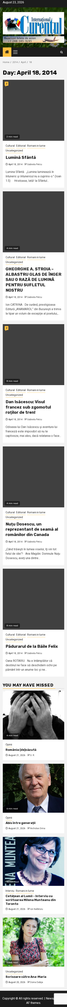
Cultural (10, 145)
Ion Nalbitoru (36, 909)
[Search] (61, 52)
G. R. (32, 755)
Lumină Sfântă (21, 157)
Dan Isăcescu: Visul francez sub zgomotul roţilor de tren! (28, 407)
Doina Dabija (36, 982)
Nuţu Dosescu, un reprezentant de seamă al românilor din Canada (32, 529)
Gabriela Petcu (34, 164)
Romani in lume (36, 145)
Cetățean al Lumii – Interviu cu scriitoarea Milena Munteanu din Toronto (31, 900)
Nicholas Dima (37, 828)
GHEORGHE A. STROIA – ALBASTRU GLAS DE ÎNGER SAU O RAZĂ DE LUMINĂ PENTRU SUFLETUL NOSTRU (33, 280)
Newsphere (53, 998)
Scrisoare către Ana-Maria (26, 977)
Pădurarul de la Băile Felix (32, 646)
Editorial (21, 145)
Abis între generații (21, 823)
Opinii (9, 744)
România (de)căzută (21, 750)
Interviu (10, 890)
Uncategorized (14, 150)
